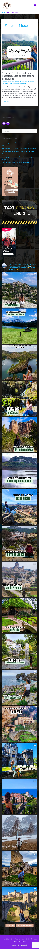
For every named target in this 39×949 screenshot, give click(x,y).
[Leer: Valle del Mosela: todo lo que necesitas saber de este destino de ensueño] (19, 52)
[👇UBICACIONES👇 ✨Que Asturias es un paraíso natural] (19, 687)
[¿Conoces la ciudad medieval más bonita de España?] (19, 905)
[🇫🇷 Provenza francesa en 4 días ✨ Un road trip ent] (19, 290)
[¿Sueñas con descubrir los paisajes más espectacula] (19, 326)
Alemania (31, 82)
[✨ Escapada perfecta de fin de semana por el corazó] (19, 434)
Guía (14, 83)
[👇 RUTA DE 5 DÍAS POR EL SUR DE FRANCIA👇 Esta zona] (19, 579)
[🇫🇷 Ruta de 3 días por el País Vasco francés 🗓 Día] (19, 651)
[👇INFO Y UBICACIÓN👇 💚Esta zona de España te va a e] (19, 543)
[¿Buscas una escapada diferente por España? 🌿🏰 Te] (19, 362)
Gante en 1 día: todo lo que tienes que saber (16, 162)
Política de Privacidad (19, 945)
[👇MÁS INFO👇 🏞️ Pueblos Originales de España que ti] (19, 615)
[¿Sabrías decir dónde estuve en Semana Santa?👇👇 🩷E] (19, 832)
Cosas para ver (7, 83)
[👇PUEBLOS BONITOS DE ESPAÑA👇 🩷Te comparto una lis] (19, 724)
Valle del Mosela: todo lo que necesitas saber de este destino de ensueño (18, 76)
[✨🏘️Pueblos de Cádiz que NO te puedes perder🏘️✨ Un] (19, 470)
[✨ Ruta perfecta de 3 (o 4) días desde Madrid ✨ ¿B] (19, 507)
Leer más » (5, 102)
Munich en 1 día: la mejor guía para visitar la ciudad (19, 148)
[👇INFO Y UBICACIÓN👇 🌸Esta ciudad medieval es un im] (19, 796)
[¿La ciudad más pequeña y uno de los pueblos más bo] (19, 868)
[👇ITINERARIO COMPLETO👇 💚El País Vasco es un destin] (19, 760)
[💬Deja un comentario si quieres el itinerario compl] (19, 398)
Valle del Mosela (21, 82)
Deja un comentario (8, 82)
